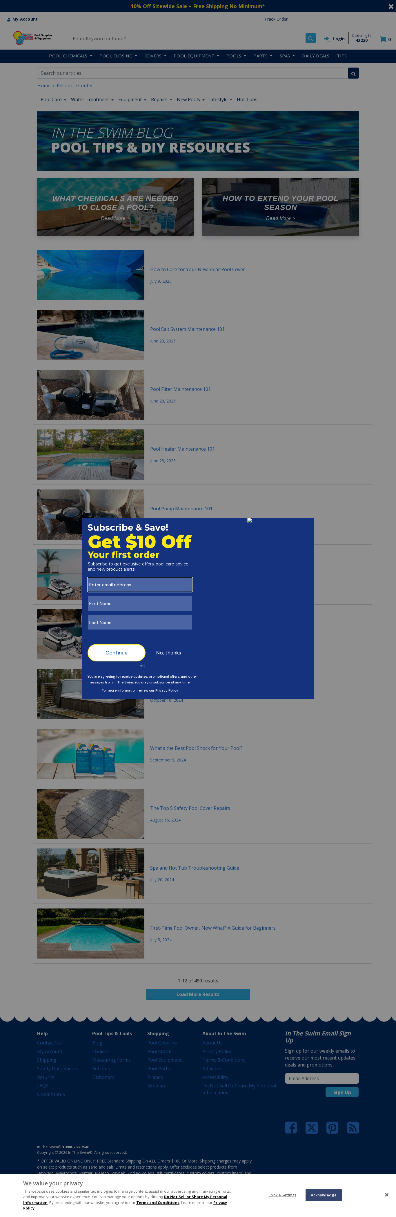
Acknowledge (324, 1195)
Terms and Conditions (157, 1202)
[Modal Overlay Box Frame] (198, 608)
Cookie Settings (282, 1195)
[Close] (386, 1194)
